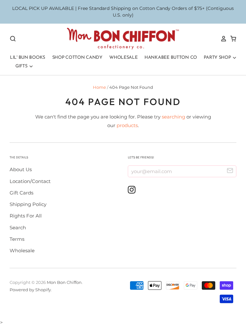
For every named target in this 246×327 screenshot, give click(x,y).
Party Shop (218, 57)
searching (173, 117)
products (127, 125)
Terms (17, 239)
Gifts (22, 66)
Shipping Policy (28, 204)
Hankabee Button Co (170, 57)
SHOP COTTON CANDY (77, 57)
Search (18, 227)
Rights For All (26, 216)
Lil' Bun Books (27, 57)
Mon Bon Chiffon (64, 282)
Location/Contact (30, 181)
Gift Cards (21, 193)
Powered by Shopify (30, 289)
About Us (21, 169)
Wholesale (123, 57)
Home (99, 87)
